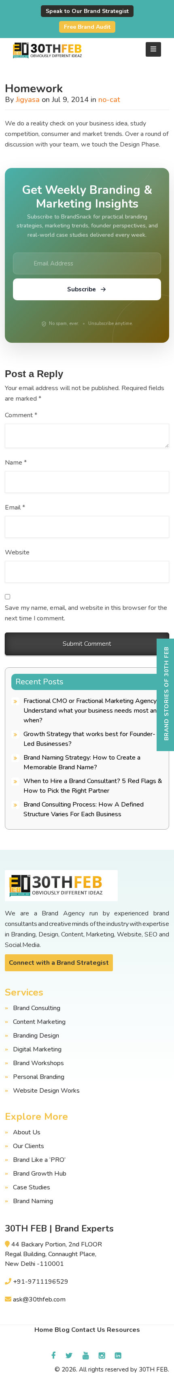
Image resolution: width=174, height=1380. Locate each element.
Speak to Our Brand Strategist (87, 11)
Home (43, 1329)
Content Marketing (39, 1021)
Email (15, 507)
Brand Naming (33, 1201)
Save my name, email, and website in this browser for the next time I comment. (86, 613)
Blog (62, 1329)
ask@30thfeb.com (39, 1299)
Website (17, 552)
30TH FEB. (154, 1369)
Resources (123, 1329)
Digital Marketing (37, 1049)
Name (16, 462)
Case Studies (31, 1187)
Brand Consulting (36, 1008)
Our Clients (28, 1146)
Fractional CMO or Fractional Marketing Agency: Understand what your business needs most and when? (91, 710)
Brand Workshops (38, 1063)
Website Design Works (46, 1090)
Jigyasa (28, 99)
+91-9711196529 (40, 1281)
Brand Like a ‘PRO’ (39, 1159)
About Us (26, 1132)
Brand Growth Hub (39, 1173)
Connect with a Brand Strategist (59, 962)
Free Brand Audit (87, 27)
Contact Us (88, 1329)
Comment (21, 415)
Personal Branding (38, 1076)
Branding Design (36, 1035)
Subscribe (81, 289)
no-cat (109, 99)
